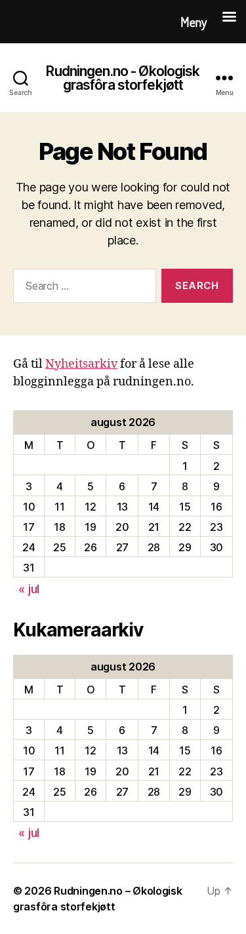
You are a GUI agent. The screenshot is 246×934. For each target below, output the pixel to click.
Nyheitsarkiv (81, 364)
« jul (28, 589)
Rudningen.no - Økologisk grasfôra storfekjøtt (122, 78)
